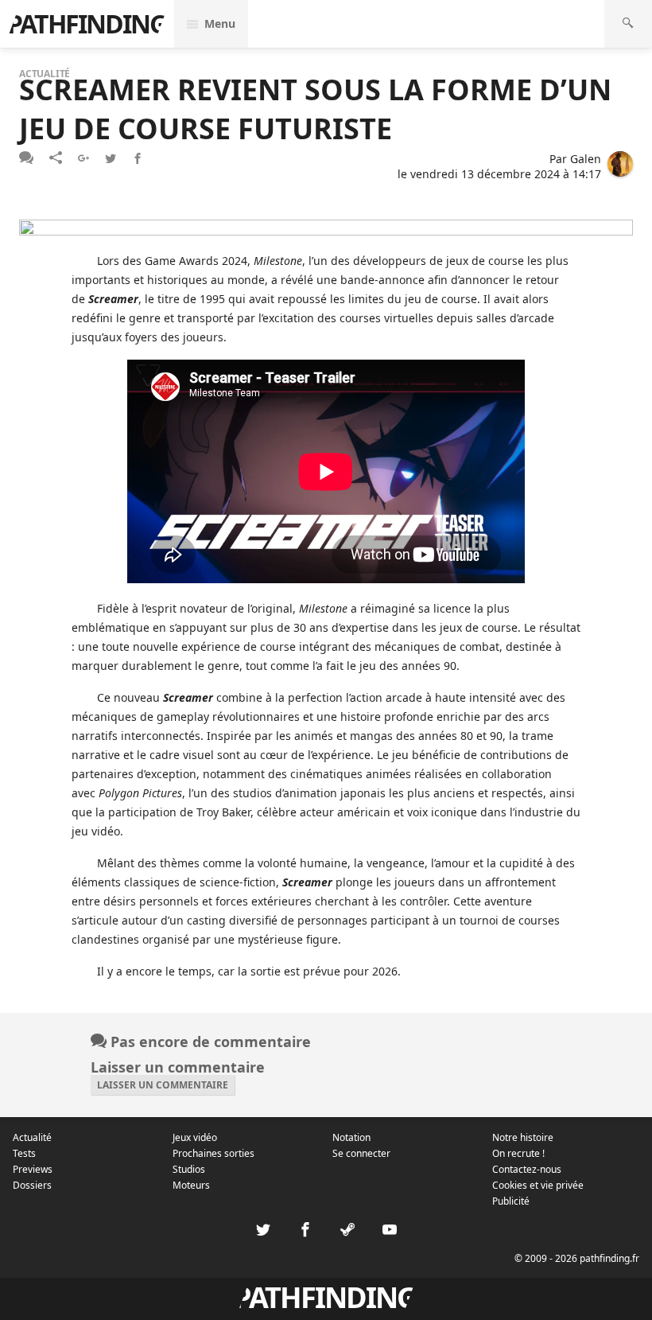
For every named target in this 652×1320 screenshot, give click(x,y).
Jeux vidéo (195, 1137)
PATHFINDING (86, 23)
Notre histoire (522, 1137)
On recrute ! (518, 1153)
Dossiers (32, 1185)
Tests (24, 1153)
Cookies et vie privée (538, 1185)
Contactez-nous (526, 1169)
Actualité (32, 1137)
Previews (32, 1169)
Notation (351, 1137)
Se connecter (361, 1153)
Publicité (511, 1201)
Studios (189, 1169)
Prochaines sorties (213, 1153)
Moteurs (191, 1185)
